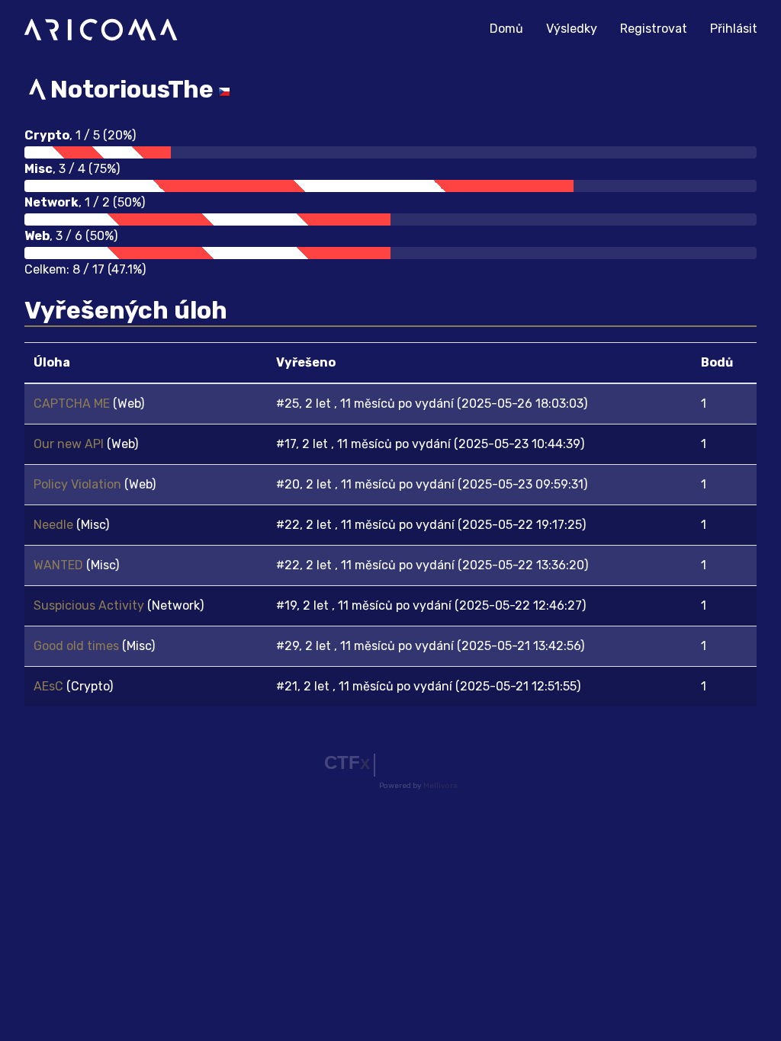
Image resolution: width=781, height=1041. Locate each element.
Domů (512, 28)
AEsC (50, 686)
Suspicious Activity (90, 605)
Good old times (78, 646)
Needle (55, 524)
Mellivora (440, 785)
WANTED (60, 565)
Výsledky (571, 28)
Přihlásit (733, 28)
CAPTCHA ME (73, 403)
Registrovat (653, 28)
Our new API (70, 444)
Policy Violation (79, 484)
